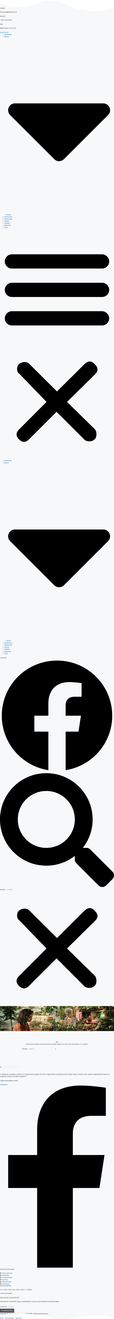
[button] (57, 345)
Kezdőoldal (8, 34)
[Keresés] (55, 1049)
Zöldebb (7, 223)
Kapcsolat (7, 225)
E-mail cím (3, 1307)
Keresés (2, 889)
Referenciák (8, 219)
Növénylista (8, 217)
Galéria (6, 221)
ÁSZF (6, 227)
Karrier (8, 214)
